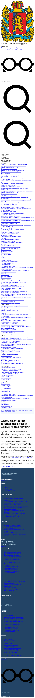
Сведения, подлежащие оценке (9, 233)
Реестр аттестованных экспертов (10, 239)
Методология (4, 257)
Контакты (3, 273)
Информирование (6, 250)
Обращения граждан (6, 276)
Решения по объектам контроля (9, 261)
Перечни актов (5, 255)
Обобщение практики (7, 251)
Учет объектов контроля (7, 263)
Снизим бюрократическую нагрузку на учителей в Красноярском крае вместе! (15, 271)
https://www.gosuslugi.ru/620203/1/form (22, 457)
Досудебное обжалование (8, 185)
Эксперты (3, 238)
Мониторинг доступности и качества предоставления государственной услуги (15, 514)
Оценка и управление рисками (12, 589)
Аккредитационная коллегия (9, 205)
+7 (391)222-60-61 (5, 481)
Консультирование (6, 254)
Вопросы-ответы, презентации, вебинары (12, 183)
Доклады (3, 244)
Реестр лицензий (5, 173)
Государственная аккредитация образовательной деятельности (12, 552)
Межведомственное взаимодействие (11, 172)
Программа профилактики (8, 245)
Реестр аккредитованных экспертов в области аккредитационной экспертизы (12, 646)
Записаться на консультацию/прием (10, 186)
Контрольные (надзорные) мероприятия (12, 242)
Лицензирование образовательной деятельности (14, 164)
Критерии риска (5, 258)
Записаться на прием (9, 517)
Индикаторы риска (6, 260)
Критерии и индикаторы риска (9, 373)
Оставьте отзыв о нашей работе (13, 49)
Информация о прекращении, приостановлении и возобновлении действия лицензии (14, 175)
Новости (3, 410)
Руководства (7, 586)
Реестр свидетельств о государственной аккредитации (9, 642)
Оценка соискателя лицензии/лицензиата (12, 170)
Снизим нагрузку (5, 264)
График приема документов (8, 211)
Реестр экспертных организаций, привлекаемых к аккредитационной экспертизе (14, 203)
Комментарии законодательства (9, 248)
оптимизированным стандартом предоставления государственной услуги (14, 465)
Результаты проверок (6, 235)
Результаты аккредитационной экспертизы (12, 207)
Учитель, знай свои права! (8, 266)
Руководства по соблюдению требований (12, 372)
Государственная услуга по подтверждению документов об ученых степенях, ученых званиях (17, 221)
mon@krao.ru (4, 546)
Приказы (3, 195)
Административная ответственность (11, 236)
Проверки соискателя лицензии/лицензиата (16, 506)
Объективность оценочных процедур (11, 247)
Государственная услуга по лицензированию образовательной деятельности (13, 166)
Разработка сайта (5, 696)
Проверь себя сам (5, 253)
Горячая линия (5, 275)
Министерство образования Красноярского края (14, 48)
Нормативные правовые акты (9, 169)
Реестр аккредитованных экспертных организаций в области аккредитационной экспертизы (11, 651)
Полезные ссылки (6, 278)
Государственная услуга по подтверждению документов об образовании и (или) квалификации (17, 218)
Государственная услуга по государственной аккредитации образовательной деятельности (17, 191)
